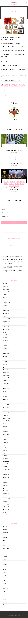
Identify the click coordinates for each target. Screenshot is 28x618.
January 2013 (6, 496)
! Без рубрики (6, 526)
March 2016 (5, 402)
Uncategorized (17, 148)
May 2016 (5, 396)
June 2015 (5, 426)
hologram (21, 86)
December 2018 (6, 318)
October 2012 (6, 504)
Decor (4, 543)
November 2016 (6, 380)
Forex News (5, 553)
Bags (15, 84)
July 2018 (5, 332)
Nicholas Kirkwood (8, 89)
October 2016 (6, 383)
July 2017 (5, 359)
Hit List (4, 559)
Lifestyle (5, 564)
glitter (13, 86)
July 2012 (5, 512)
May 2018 (5, 337)
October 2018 (6, 324)
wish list (24, 90)
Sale (4, 586)
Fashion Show (20, 181)
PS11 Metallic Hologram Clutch (11, 80)
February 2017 (6, 372)
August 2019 (6, 313)
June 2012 (5, 514)
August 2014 (6, 445)
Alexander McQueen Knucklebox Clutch (13, 50)
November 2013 (6, 469)
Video (4, 604)
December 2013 (6, 466)
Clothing (7, 146)
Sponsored (19, 159)
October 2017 (6, 351)
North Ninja (18, 615)
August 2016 (6, 388)
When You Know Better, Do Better (14, 256)
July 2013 (5, 480)
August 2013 (6, 477)
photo (14, 11)
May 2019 (5, 316)
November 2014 (6, 439)
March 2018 (5, 340)
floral (23, 85)
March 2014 (5, 458)
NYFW (4, 575)
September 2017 (6, 353)
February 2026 (6, 286)
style (19, 90)
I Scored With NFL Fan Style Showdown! (14, 188)
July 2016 (5, 391)
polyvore (16, 89)
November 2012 (6, 501)
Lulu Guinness (5, 87)
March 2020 (5, 300)
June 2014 (5, 450)
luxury (10, 87)
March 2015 (5, 431)
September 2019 (6, 310)
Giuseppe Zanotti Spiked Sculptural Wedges (14, 47)
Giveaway (5, 556)
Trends (4, 599)
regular (9, 148)
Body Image (5, 529)
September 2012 (6, 506)
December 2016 (6, 377)
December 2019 (6, 302)
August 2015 (6, 420)
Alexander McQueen (9, 84)
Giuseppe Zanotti (5, 86)
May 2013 (5, 485)
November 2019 (6, 305)
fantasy (15, 85)
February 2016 (6, 404)
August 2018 (6, 329)
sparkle (12, 90)
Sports (22, 183)
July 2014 (5, 447)
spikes (16, 90)
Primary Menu (1, 2)
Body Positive (6, 532)
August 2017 (6, 356)
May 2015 (5, 429)
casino (4, 535)
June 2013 (5, 482)
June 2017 (5, 361)
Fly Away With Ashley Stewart (14, 150)
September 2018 (6, 326)
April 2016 (5, 399)
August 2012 (6, 509)
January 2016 (6, 407)
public (4, 580)
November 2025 (6, 294)
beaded (19, 84)
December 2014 (6, 437)
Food (4, 551)
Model (4, 569)
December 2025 (6, 291)
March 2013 (5, 490)
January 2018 (6, 343)
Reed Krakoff (22, 89)
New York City (6, 572)
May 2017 (5, 364)
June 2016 (5, 394)
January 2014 (6, 463)
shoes (2, 90)
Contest (12, 157)
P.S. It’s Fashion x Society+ (14, 163)
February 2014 (6, 461)
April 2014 (5, 455)
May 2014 (5, 453)
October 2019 (6, 308)
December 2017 (6, 345)
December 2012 (6, 498)
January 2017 (6, 375)
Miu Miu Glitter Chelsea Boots (11, 65)
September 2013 (6, 474)
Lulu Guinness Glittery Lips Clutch (11, 43)
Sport (17, 183)
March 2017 (5, 369)
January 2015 (6, 434)
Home (4, 561)
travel (4, 596)
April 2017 (5, 367)
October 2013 (6, 471)
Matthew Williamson (18, 87)
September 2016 (6, 386)
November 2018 (6, 321)
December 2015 (6, 410)
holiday (17, 86)
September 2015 (6, 418)
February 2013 (6, 493)
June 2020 (5, 297)
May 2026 (5, 283)
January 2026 (6, 289)
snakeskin (7, 90)
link (17, 146)
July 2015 (5, 423)
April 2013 (5, 488)
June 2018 (5, 334)
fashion (19, 85)
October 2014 (6, 442)
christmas (10, 85)
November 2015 (6, 412)
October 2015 (6, 415)
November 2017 (6, 348)
